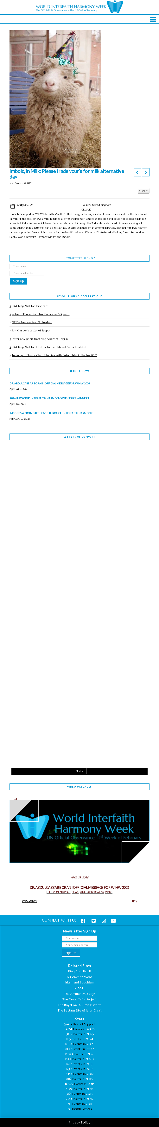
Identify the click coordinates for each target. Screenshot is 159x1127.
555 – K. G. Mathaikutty (36, 459)
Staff (19, 539)
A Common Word (79, 977)
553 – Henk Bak (29, 670)
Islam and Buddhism (79, 982)
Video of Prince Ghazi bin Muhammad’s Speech (40, 314)
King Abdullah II (79, 971)
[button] (153, 19)
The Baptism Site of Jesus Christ (80, 1010)
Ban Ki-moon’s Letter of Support (32, 330)
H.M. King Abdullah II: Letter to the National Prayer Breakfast (49, 347)
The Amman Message (79, 994)
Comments (29, 901)
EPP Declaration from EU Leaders (32, 322)
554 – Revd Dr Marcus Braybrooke (45, 564)
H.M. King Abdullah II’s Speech (30, 306)
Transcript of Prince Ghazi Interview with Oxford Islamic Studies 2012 (54, 355)
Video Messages (79, 786)
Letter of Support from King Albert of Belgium (40, 339)
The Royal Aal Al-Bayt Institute (79, 1005)
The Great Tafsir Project (79, 999)
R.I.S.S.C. (79, 988)
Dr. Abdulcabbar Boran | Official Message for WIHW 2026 (79, 887)
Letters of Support (79, 436)
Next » (79, 771)
